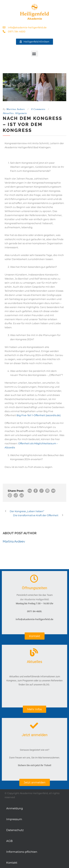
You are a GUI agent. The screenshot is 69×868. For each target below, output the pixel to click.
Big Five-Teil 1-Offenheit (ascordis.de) (39, 415)
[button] (34, 54)
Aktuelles (8, 113)
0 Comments (38, 109)
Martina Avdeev (15, 109)
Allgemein (21, 113)
